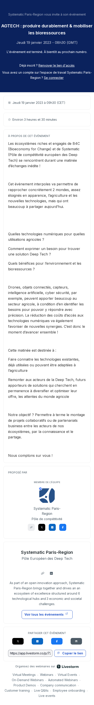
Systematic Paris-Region (47, 552)
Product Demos (25, 685)
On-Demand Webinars (28, 680)
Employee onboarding (69, 690)
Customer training (17, 690)
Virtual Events (67, 675)
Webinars (47, 675)
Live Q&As (41, 690)
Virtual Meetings (24, 675)
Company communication (58, 685)
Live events (47, 696)
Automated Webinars (63, 680)
